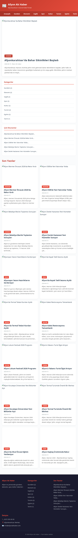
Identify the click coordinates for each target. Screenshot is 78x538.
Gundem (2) (8, 88)
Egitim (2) (7, 114)
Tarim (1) (7, 119)
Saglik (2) (7, 97)
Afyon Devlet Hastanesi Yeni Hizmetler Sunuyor (54, 236)
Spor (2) (6, 101)
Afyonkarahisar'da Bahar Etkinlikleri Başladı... (19, 134)
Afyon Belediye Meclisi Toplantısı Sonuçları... (19, 147)
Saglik (36, 14)
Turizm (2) (7, 110)
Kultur (50, 14)
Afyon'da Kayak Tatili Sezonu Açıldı (57, 280)
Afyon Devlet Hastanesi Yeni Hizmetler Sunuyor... (20, 151)
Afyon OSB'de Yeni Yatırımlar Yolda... (16, 143)
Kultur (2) (7, 106)
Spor (43, 14)
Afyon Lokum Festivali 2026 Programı (20, 368)
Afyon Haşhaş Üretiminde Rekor (55, 452)
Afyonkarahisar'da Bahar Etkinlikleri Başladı (31, 60)
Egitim (67, 14)
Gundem (17, 14)
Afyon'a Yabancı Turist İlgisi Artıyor (57, 368)
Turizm (58, 14)
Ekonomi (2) (8, 92)
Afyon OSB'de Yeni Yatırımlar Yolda (57, 190)
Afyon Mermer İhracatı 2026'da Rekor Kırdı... (19, 138)
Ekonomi (27, 14)
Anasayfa (7, 14)
